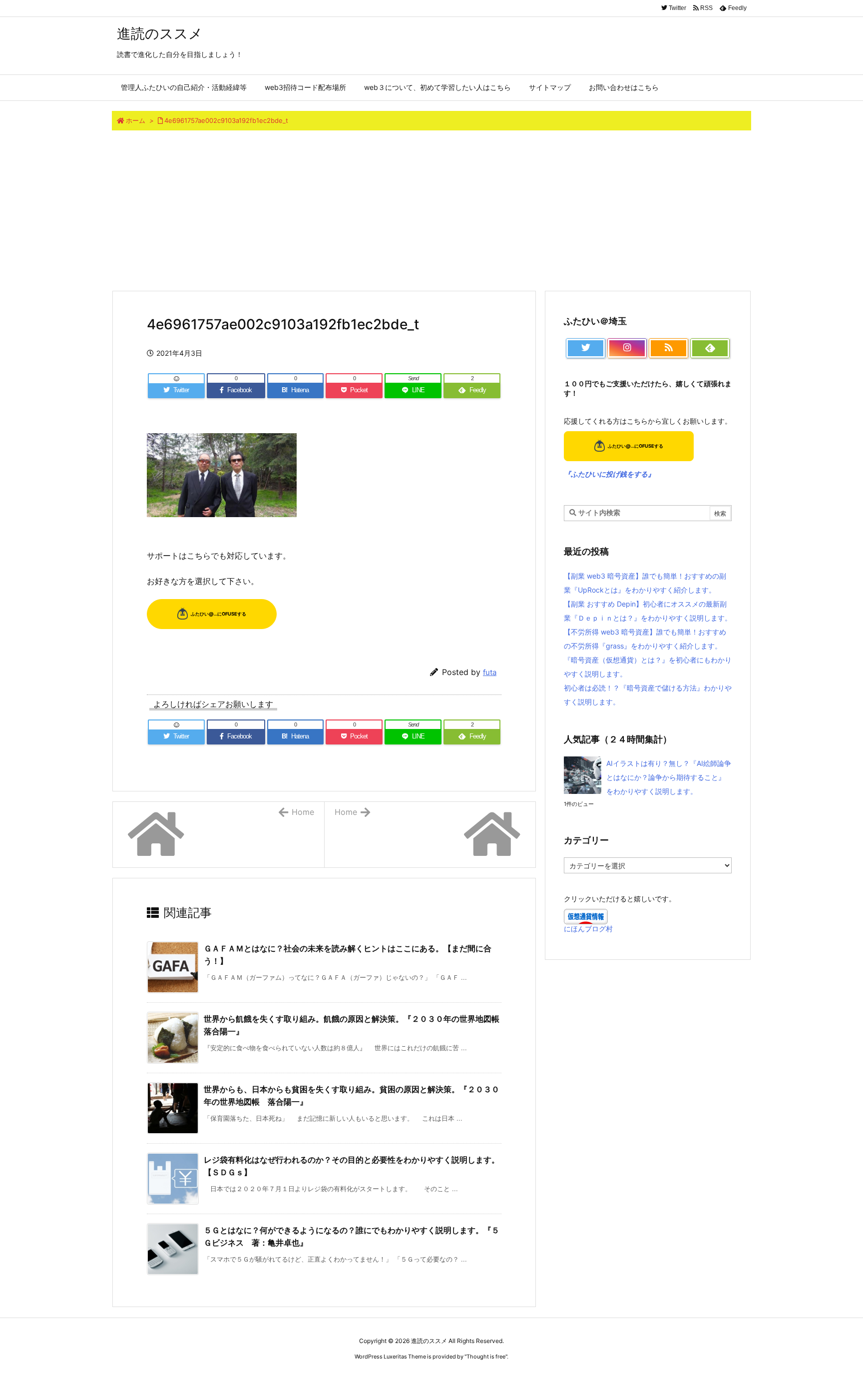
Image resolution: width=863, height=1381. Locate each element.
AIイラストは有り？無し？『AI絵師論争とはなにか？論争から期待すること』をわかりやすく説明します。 (668, 777)
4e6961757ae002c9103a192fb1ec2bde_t (226, 120)
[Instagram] (627, 348)
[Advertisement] (431, 210)
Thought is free (485, 1356)
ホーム (135, 120)
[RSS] (668, 348)
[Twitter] (585, 348)
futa (489, 672)
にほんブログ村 (588, 928)
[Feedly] (710, 348)
